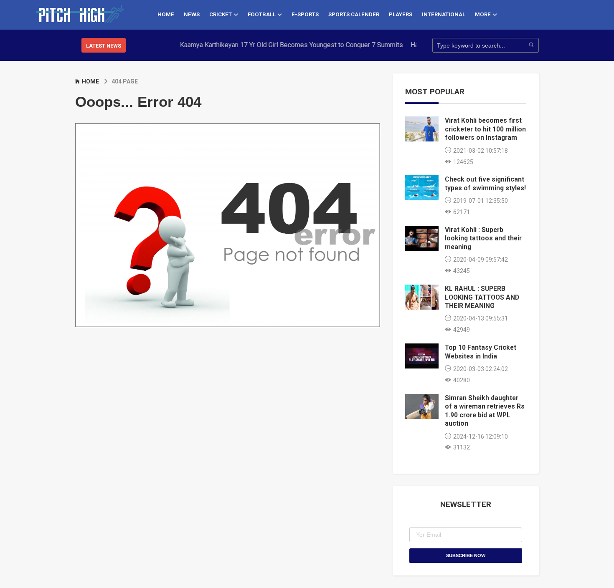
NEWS (192, 14)
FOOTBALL (262, 14)
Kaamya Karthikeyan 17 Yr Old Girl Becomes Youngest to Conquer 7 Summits (281, 45)
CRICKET (220, 14)
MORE (483, 14)
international (443, 14)
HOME (165, 14)
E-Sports (305, 14)
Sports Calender (353, 14)
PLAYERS (400, 14)
